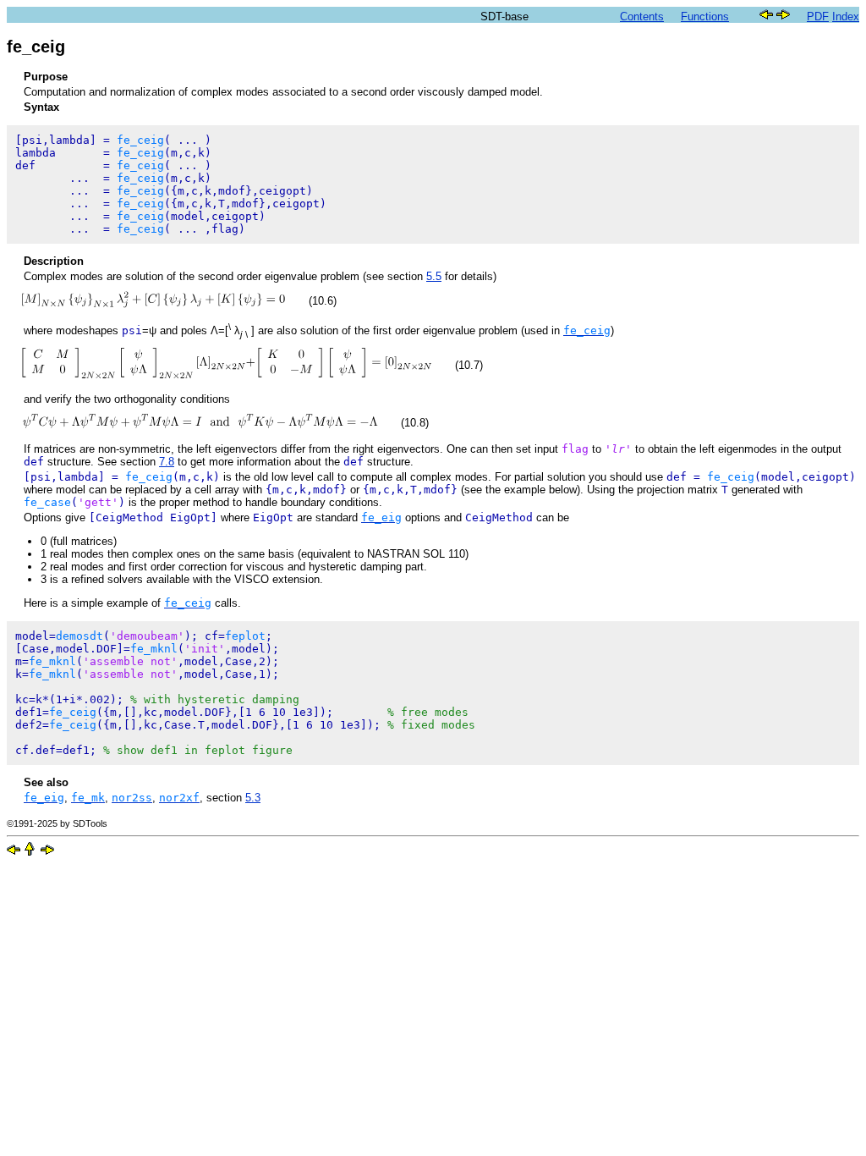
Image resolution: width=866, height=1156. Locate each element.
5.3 (252, 797)
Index (845, 16)
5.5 (433, 276)
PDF (818, 16)
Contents (642, 16)
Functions (705, 16)
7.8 (166, 461)
